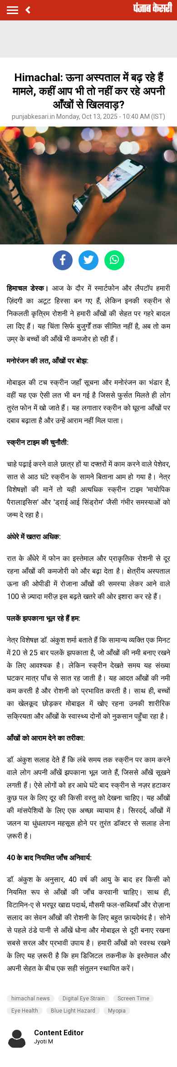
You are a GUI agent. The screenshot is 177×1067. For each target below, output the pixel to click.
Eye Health (24, 1011)
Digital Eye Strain (84, 998)
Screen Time (133, 998)
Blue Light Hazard (73, 1011)
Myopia (117, 1011)
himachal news (30, 998)
